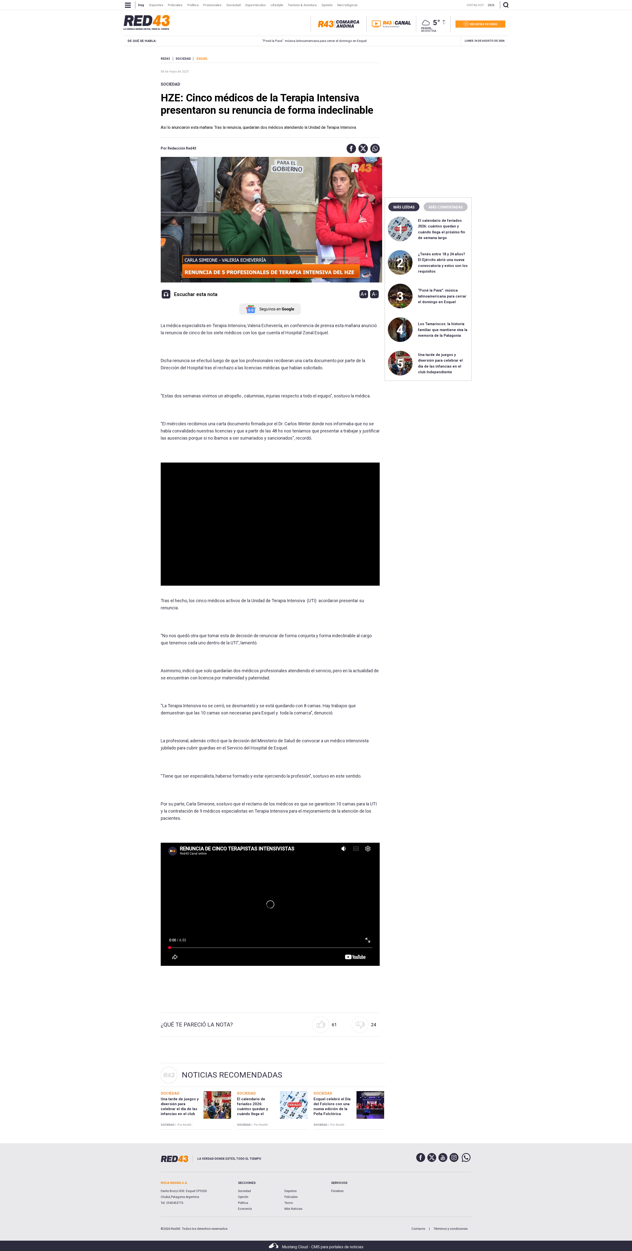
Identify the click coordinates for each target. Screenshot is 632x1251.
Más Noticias (293, 1209)
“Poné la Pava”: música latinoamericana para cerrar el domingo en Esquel (251, 41)
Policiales (291, 1197)
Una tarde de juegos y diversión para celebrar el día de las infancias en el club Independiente (180, 1109)
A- (374, 294)
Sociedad (170, 84)
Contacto (418, 1229)
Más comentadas (446, 207)
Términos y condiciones (451, 1229)
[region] (428, 87)
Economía (245, 1209)
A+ (363, 294)
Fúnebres (337, 1191)
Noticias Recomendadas (232, 1075)
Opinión (243, 1197)
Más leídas (404, 207)
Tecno (288, 1203)
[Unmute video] (270, 524)
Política (243, 1203)
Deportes (290, 1191)
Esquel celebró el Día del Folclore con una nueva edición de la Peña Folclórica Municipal (332, 1109)
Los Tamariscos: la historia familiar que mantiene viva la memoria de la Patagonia (442, 330)
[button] (350, 148)
